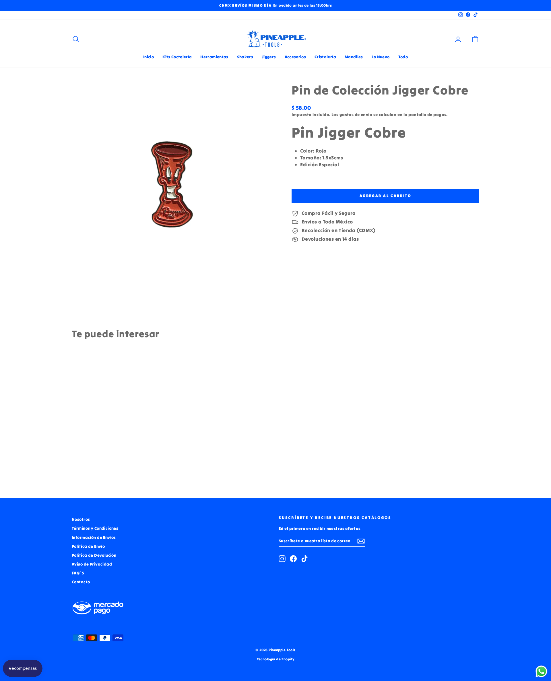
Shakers (245, 56)
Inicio (148, 56)
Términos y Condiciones (95, 528)
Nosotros (81, 519)
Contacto (81, 581)
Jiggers (269, 56)
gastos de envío (355, 114)
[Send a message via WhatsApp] (541, 671)
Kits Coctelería (177, 56)
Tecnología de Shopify (275, 659)
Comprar (120, 444)
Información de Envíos (94, 537)
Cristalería (325, 56)
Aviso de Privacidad (92, 564)
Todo (403, 56)
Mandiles (354, 56)
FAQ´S (78, 573)
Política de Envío (88, 546)
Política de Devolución (94, 555)
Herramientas (214, 56)
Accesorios (295, 56)
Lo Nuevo (381, 56)
